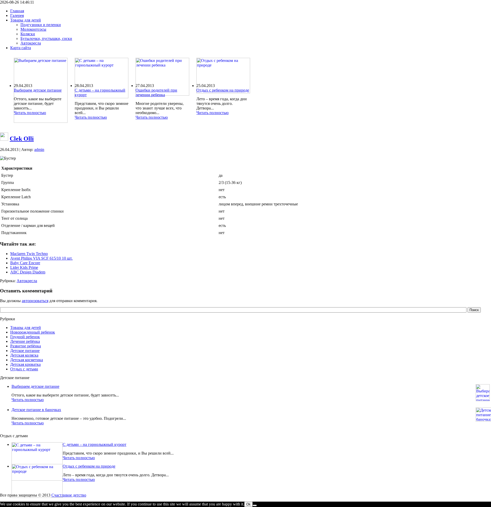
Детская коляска (24, 355)
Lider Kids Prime (24, 267)
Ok (248, 504)
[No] (255, 505)
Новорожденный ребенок (32, 332)
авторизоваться (35, 301)
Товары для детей (25, 327)
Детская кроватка (25, 364)
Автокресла (27, 281)
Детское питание (25, 350)
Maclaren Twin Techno (29, 253)
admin (39, 149)
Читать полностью (30, 113)
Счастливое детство (68, 495)
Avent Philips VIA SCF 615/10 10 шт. (41, 258)
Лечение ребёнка (25, 341)
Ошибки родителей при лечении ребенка (156, 92)
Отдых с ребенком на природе (222, 90)
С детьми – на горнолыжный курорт (94, 444)
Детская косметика (26, 360)
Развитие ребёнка (25, 346)
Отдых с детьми (24, 369)
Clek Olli (22, 138)
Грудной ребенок (25, 337)
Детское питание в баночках (36, 409)
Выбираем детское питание (38, 90)
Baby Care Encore (25, 263)
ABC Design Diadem (27, 272)
